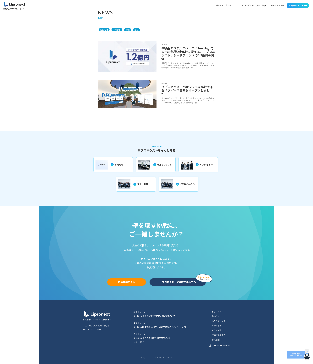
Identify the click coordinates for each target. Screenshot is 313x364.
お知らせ (219, 5)
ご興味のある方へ (276, 5)
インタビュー (248, 5)
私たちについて (232, 5)
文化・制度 (261, 5)
